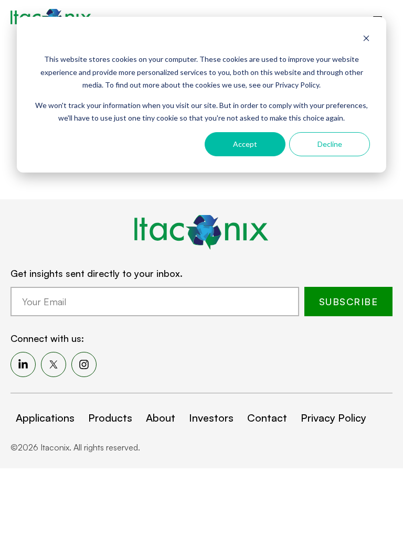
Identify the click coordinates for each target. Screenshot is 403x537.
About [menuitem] (160, 417)
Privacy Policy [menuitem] (333, 417)
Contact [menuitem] (267, 417)
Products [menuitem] (110, 417)
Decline (329, 143)
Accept (245, 143)
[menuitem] (23, 364)
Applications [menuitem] (45, 417)
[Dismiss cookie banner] (366, 39)
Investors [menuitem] (211, 417)
